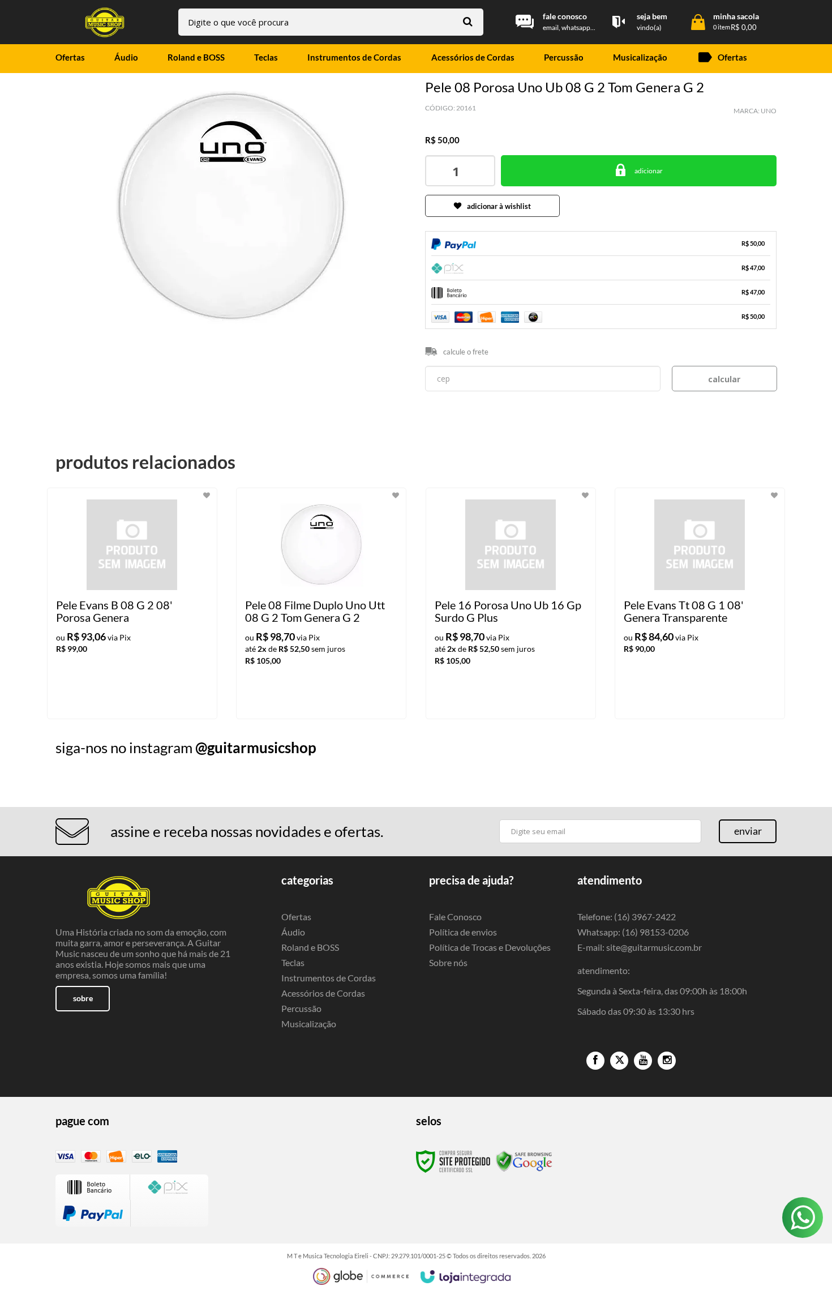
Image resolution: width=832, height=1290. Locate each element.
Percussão (301, 1008)
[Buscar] (468, 21)
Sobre (83, 998)
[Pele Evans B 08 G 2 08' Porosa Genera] (132, 603)
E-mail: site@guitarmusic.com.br (639, 947)
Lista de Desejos (88, 347)
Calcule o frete (465, 351)
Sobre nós (448, 962)
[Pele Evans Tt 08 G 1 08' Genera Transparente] (699, 603)
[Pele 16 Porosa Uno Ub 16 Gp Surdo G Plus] (510, 603)
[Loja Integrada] (466, 1277)
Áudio (293, 931)
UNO (769, 110)
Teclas (293, 962)
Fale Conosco (455, 916)
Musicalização (308, 1023)
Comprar (639, 170)
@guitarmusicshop (255, 747)
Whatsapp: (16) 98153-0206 (633, 931)
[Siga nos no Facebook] (595, 1061)
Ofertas (296, 916)
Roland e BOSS (310, 947)
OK (724, 378)
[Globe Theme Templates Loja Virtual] (361, 1276)
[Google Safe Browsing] (524, 1160)
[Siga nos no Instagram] (667, 1061)
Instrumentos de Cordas (328, 977)
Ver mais (154, 701)
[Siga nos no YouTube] (643, 1061)
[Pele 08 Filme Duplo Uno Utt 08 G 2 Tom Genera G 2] (321, 603)
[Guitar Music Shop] (104, 22)
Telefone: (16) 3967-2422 (626, 916)
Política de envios (463, 931)
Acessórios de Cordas (323, 993)
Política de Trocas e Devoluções (490, 947)
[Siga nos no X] (619, 1061)
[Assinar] (748, 831)
